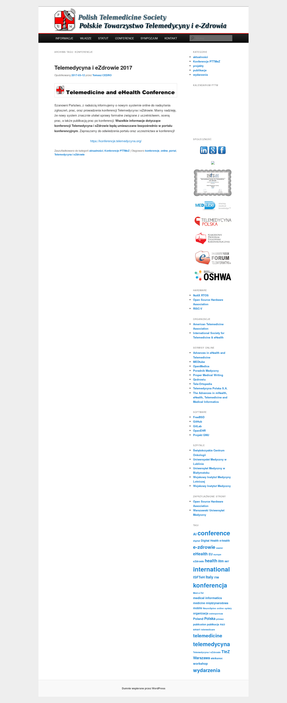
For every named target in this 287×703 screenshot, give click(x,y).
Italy (209, 577)
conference (213, 532)
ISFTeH (199, 577)
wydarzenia (200, 75)
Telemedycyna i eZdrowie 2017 (93, 67)
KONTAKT (171, 38)
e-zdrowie (204, 547)
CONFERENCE (124, 38)
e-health (225, 541)
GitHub (197, 421)
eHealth (200, 554)
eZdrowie (198, 561)
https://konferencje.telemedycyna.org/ (116, 141)
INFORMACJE (64, 38)
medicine (199, 603)
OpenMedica (201, 366)
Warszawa (201, 657)
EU (211, 554)
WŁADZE (86, 38)
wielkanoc (217, 658)
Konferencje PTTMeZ (116, 151)
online (164, 151)
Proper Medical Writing (208, 375)
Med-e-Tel (198, 592)
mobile (197, 608)
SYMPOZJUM (149, 38)
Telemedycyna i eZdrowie (69, 154)
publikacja (213, 624)
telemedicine (207, 635)
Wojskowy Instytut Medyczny (212, 486)
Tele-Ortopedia (202, 384)
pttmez (220, 619)
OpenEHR (199, 430)
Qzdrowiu (199, 379)
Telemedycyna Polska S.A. (210, 388)
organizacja (200, 613)
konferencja (210, 585)
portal (172, 151)
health (211, 560)
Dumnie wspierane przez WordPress (143, 688)
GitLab (197, 426)
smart (196, 629)
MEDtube (199, 362)
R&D (222, 624)
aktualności (96, 151)
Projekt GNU (201, 435)
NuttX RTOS (201, 295)
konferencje (152, 151)
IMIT (227, 561)
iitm (221, 560)
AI (195, 534)
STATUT (103, 38)
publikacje (200, 70)
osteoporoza (216, 613)
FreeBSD (198, 417)
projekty (198, 66)
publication (199, 624)
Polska (209, 618)
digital (196, 540)
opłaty (228, 608)
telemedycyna (211, 644)
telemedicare (208, 629)
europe (217, 554)
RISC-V (197, 308)
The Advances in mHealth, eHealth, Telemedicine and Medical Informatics (210, 397)
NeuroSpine (209, 608)
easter (219, 547)
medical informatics (207, 598)
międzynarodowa (217, 603)
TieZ (225, 651)
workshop (200, 663)
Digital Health (210, 541)
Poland (198, 618)
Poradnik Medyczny (206, 371)
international (211, 569)
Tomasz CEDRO (102, 75)
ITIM (216, 577)
